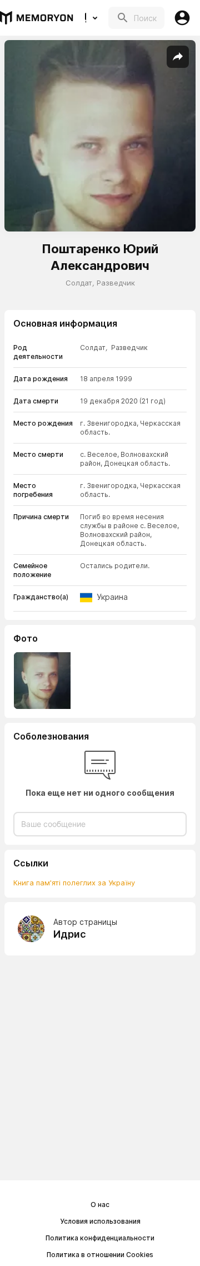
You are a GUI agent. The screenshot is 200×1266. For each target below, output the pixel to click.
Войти (182, 18)
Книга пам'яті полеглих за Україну (74, 882)
